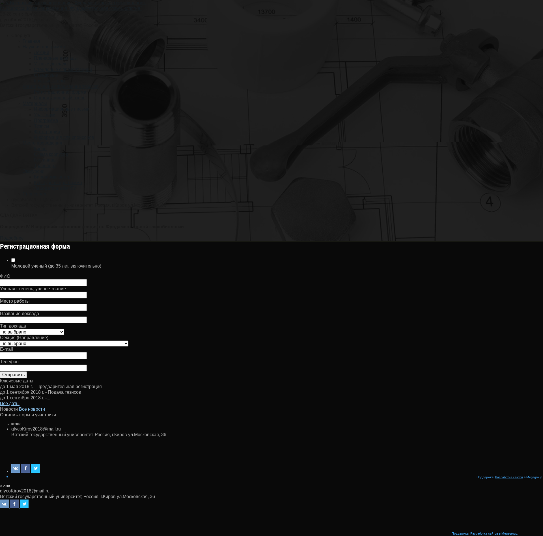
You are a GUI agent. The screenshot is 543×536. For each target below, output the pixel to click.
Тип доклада (13, 326)
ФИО (5, 276)
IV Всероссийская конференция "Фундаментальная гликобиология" (71, 8)
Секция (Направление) (24, 337)
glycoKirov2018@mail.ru (24, 19)
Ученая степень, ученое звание (33, 288)
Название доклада (19, 313)
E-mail (6, 349)
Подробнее (12, 238)
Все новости (32, 409)
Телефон (9, 361)
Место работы (15, 301)
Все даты (10, 403)
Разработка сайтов (509, 477)
